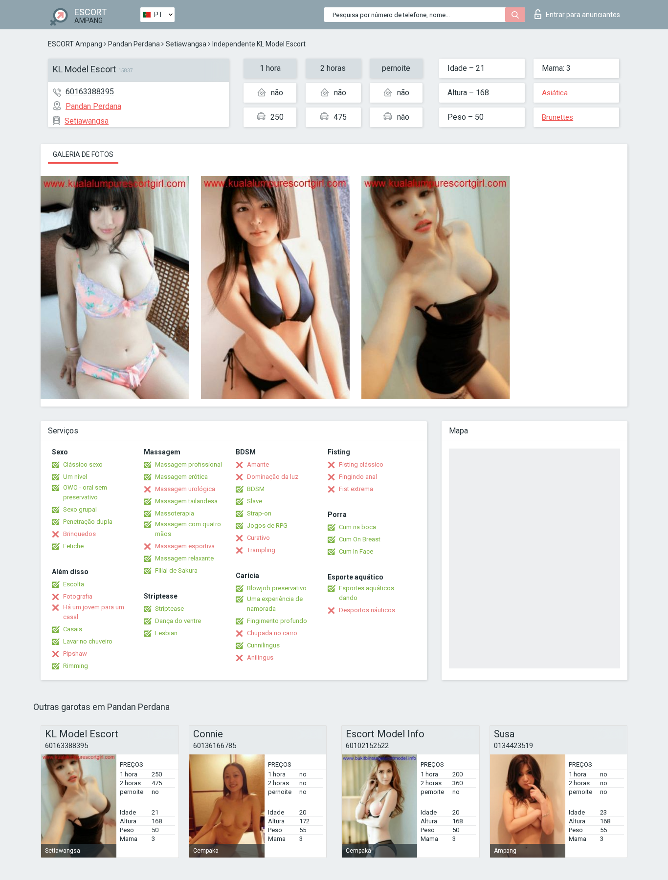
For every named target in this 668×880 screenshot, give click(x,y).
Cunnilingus (263, 645)
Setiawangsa (186, 44)
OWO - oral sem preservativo (85, 492)
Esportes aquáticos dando (366, 592)
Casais (72, 629)
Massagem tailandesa (186, 501)
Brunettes (557, 117)
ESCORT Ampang (75, 44)
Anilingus (260, 657)
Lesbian (166, 633)
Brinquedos (79, 533)
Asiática (555, 92)
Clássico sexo (83, 464)
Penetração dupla (87, 521)
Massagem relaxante (184, 558)
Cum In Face (356, 551)
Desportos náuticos (367, 610)
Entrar (583, 15)
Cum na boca (357, 527)
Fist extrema (356, 489)
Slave (254, 501)
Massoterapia (174, 513)
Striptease (169, 608)
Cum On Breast (359, 539)
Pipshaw (75, 653)
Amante (258, 464)
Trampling (261, 550)
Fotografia (77, 596)
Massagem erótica (181, 476)
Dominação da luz (272, 476)
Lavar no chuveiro (87, 641)
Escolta (73, 584)
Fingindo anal (358, 476)
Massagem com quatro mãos (188, 528)
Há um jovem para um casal (93, 612)
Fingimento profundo (277, 620)
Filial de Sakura (176, 570)
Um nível (75, 476)
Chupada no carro (272, 633)
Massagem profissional (188, 464)
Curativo (258, 537)
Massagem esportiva (185, 546)
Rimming (75, 665)
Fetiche (73, 546)
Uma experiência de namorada (275, 603)
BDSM (256, 489)
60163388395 (90, 91)
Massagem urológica (185, 489)
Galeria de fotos (83, 154)
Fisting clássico (361, 464)
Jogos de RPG (267, 525)
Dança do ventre (178, 620)
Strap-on (259, 513)
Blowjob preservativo (277, 588)
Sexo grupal (80, 509)
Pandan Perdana (134, 44)
